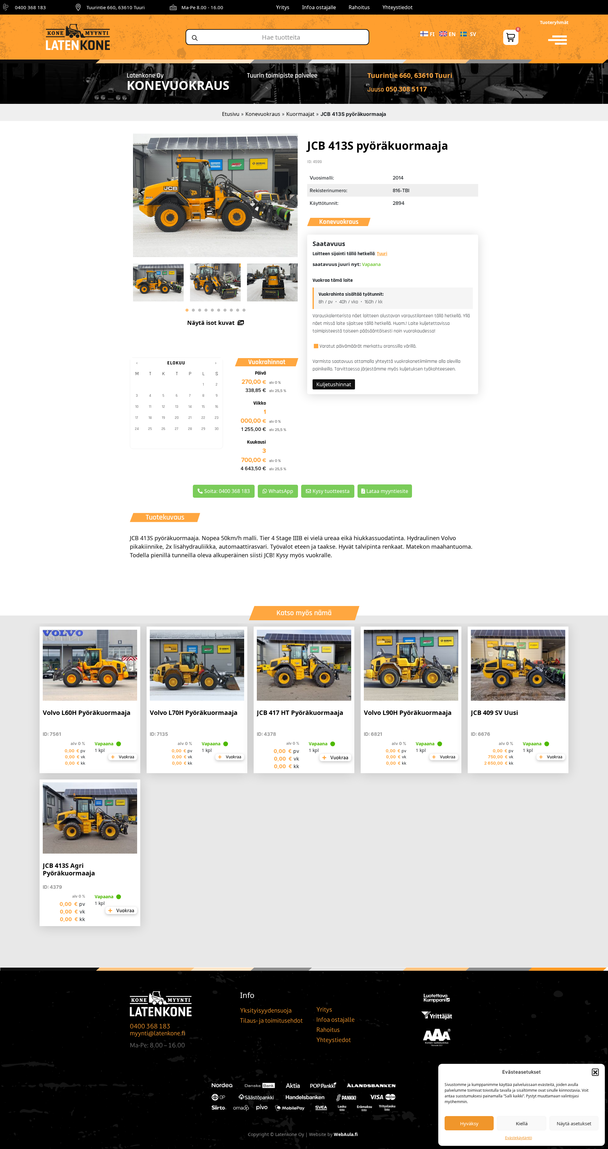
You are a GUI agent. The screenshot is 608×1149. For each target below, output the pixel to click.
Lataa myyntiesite (386, 491)
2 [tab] (193, 310)
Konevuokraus (262, 113)
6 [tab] (218, 310)
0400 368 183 (30, 7)
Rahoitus (359, 7)
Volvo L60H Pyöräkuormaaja (86, 712)
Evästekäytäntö (518, 1137)
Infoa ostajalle (319, 7)
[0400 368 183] (6, 7)
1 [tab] (187, 310)
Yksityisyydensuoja (266, 1010)
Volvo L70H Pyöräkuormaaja (194, 712)
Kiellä (522, 1123)
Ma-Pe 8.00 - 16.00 (202, 7)
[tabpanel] (158, 281)
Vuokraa (126, 757)
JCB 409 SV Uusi (494, 712)
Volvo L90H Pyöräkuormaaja (408, 712)
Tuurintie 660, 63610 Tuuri (115, 7)
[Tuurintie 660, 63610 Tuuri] (78, 7)
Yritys (282, 7)
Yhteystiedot (398, 7)
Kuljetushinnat (333, 384)
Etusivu (230, 113)
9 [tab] (237, 310)
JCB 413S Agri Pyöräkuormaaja (69, 869)
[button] (595, 1072)
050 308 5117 (406, 89)
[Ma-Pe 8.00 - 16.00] (173, 7)
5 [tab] (212, 310)
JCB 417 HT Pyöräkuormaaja (300, 712)
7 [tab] (225, 310)
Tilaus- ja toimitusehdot (271, 1020)
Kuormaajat (300, 113)
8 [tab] (231, 310)
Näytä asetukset (574, 1123)
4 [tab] (206, 310)
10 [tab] (244, 310)
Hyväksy (469, 1123)
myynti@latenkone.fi (157, 1033)
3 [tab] (199, 310)
